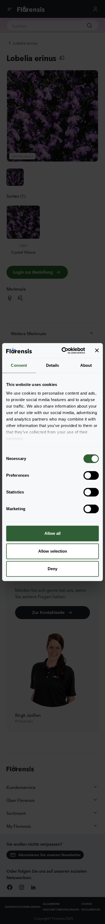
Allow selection (52, 551)
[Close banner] (97, 350)
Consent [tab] (19, 365)
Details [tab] (52, 365)
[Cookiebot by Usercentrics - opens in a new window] (63, 350)
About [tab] (86, 365)
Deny (52, 568)
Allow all (52, 533)
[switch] (91, 475)
